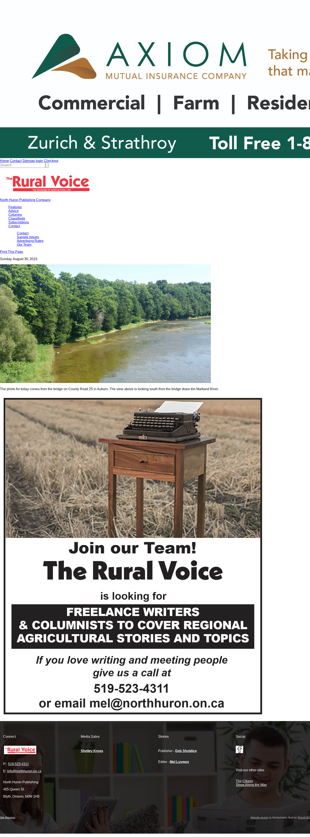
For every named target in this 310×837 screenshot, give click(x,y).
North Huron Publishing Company (25, 200)
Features (15, 207)
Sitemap (28, 161)
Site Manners (7, 817)
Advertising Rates (30, 241)
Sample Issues (28, 237)
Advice (13, 211)
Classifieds (16, 218)
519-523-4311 (18, 764)
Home (4, 161)
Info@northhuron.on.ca (24, 771)
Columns (15, 214)
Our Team (24, 244)
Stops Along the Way (251, 785)
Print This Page (11, 252)
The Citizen (244, 781)
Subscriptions (18, 222)
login (39, 161)
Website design (259, 817)
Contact (16, 161)
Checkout (51, 161)
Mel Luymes (179, 762)
